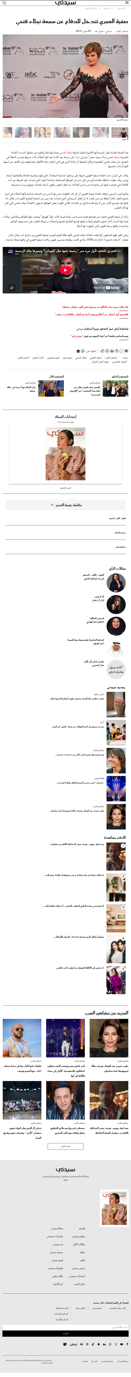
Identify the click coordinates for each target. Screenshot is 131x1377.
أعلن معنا (94, 1361)
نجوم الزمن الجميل (100, 362)
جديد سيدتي (116, 687)
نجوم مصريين (53, 358)
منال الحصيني (98, 665)
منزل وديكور (99, 694)
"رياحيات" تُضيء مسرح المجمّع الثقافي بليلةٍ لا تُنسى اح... (80, 783)
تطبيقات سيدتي (55, 1268)
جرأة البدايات (120, 547)
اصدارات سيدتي (77, 1276)
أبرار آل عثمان (98, 600)
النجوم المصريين (119, 362)
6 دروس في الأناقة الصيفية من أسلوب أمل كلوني (80, 968)
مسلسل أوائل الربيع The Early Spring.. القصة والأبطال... (78, 937)
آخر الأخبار (58, 1284)
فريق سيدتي (57, 1260)
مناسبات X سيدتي (55, 1236)
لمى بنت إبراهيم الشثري (94, 579)
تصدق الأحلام (120, 532)
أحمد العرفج (99, 644)
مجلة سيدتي (57, 1228)
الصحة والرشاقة (62, 1308)
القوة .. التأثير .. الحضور (117, 518)
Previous (121, 76)
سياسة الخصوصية (107, 1361)
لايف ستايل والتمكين (117, 1308)
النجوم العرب (23, 358)
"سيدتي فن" (77, 336)
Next (9, 76)
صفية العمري (113, 157)
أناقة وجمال (80, 1308)
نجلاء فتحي (65, 152)
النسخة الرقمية (65, 488)
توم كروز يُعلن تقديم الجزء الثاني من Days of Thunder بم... (79, 755)
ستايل (82, 1252)
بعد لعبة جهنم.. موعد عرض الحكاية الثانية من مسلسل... (76, 844)
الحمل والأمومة (62, 1319)
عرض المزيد (65, 1146)
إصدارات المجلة (65, 417)
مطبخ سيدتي (78, 1236)
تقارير (82, 1260)
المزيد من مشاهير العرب (106, 1013)
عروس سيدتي (78, 1268)
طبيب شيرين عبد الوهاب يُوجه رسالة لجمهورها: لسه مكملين (77, 811)
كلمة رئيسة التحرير (69, 505)
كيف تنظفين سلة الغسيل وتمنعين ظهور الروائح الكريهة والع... (76, 699)
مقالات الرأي (117, 569)
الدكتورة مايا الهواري (95, 622)
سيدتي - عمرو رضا (103, 31)
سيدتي (79, 329)
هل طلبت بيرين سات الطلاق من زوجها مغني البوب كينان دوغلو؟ (95, 307)
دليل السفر (79, 1284)
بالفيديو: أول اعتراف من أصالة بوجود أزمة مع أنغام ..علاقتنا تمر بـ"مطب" (91, 314)
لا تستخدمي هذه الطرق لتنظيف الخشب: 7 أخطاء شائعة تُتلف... (73, 906)
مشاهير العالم (98, 750)
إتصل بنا (85, 1361)
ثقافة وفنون (99, 778)
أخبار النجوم (38, 358)
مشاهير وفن (97, 1308)
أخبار (102, 722)
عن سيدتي (58, 1244)
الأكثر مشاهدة (115, 838)
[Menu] (127, 2)
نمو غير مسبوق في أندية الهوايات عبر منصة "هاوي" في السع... (77, 727)
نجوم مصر (67, 358)
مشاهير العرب (122, 31)
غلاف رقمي (57, 1276)
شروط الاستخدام (123, 1361)
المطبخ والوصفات (61, 1314)
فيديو (82, 1228)
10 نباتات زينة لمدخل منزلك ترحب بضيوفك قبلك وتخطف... (74, 875)
